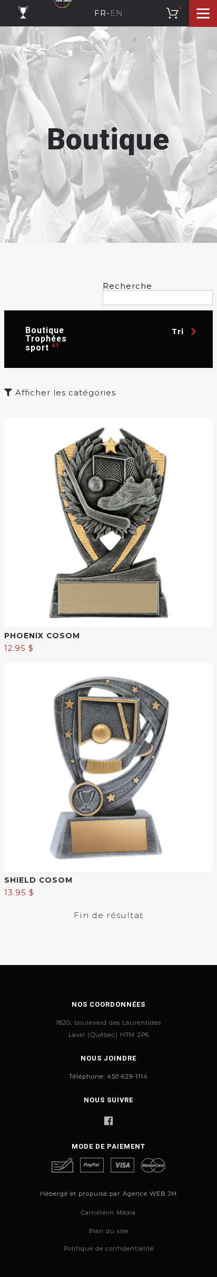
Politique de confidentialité (109, 1248)
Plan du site (109, 1231)
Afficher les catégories (64, 393)
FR (100, 13)
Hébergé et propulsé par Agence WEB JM (108, 1193)
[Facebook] (108, 1120)
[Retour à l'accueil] (23, 13)
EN (116, 13)
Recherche (127, 286)
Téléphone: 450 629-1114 (108, 1076)
